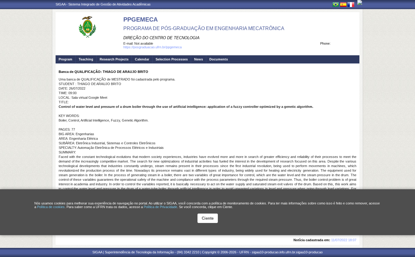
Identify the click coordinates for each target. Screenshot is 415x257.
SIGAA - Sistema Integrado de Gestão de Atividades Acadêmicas (103, 4)
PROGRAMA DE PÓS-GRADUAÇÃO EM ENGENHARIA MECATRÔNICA (203, 28)
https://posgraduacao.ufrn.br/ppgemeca (152, 47)
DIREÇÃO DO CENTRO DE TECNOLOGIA (161, 38)
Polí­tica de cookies (51, 207)
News (198, 59)
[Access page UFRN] (359, 2)
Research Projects (114, 59)
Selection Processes (172, 59)
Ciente (208, 218)
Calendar (142, 59)
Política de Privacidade (160, 207)
